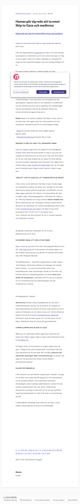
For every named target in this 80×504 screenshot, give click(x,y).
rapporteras (27, 249)
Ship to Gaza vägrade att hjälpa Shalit (36, 165)
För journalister (59, 500)
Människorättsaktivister (25, 137)
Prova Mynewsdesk (42, 500)
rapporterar (38, 53)
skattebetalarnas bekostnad (48, 315)
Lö (26, 453)
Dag (30, 450)
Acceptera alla (59, 92)
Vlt (53, 450)
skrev (25, 196)
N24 (48, 453)
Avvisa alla (43, 92)
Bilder (19, 131)
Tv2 (44, 450)
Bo (19, 453)
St (47, 450)
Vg (36, 450)
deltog (42, 377)
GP (26, 450)
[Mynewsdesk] (10, 497)
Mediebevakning (10, 500)
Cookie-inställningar (21, 92)
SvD (22, 450)
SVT (21, 334)
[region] (40, 84)
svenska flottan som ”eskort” (31, 209)
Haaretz (26, 149)
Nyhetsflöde (72, 500)
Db (58, 450)
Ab (22, 453)
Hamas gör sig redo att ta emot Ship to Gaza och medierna (39, 34)
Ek (16, 453)
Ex (34, 450)
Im (36, 453)
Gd (61, 450)
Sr (43, 453)
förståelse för (23, 340)
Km (39, 453)
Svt (29, 453)
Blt (50, 450)
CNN (17, 149)
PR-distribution (26, 500)
